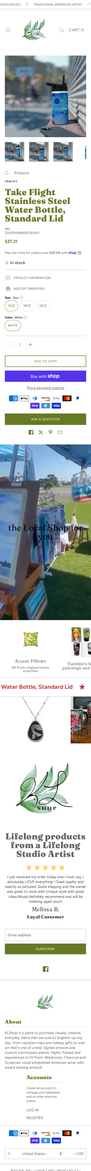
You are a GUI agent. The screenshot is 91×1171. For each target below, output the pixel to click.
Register (34, 1118)
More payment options (45, 388)
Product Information (32, 278)
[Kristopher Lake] (35, 29)
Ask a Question (45, 419)
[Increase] (30, 344)
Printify (11, 181)
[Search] (61, 30)
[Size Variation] (21, 297)
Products (21, 173)
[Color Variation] (25, 317)
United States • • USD (52, 1154)
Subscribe (45, 949)
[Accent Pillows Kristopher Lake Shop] (30, 648)
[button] (31, 432)
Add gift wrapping (29, 288)
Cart (76, 30)
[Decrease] (8, 344)
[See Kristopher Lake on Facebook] (46, 969)
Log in (32, 1110)
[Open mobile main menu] (8, 30)
